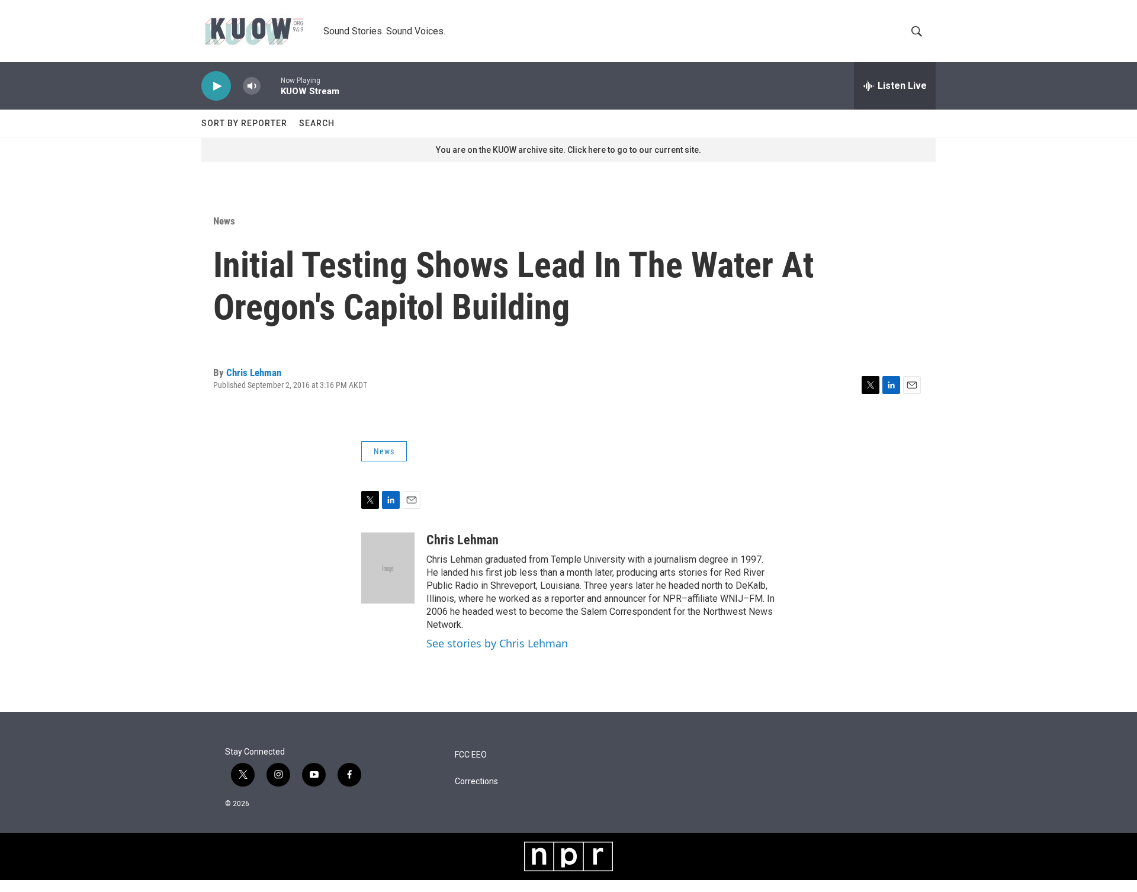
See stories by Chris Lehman (497, 643)
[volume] (252, 86)
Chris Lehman (253, 372)
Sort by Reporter (244, 123)
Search (317, 123)
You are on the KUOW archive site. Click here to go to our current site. (568, 150)
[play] (216, 86)
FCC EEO (471, 754)
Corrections (476, 781)
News (224, 221)
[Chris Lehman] (388, 568)
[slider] (270, 85)
